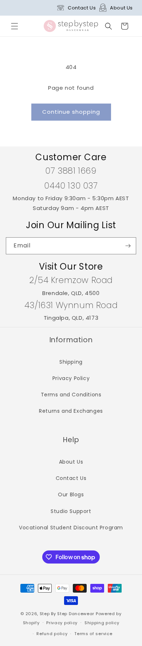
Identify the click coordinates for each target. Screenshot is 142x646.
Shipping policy (101, 623)
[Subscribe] (128, 245)
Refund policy (51, 634)
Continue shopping (71, 112)
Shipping (71, 362)
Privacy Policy (71, 378)
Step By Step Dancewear (67, 614)
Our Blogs (71, 494)
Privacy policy (62, 623)
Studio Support (71, 511)
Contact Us (82, 7)
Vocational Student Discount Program (71, 527)
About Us (121, 7)
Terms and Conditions (71, 394)
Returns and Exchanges (71, 411)
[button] (15, 26)
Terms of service (93, 634)
